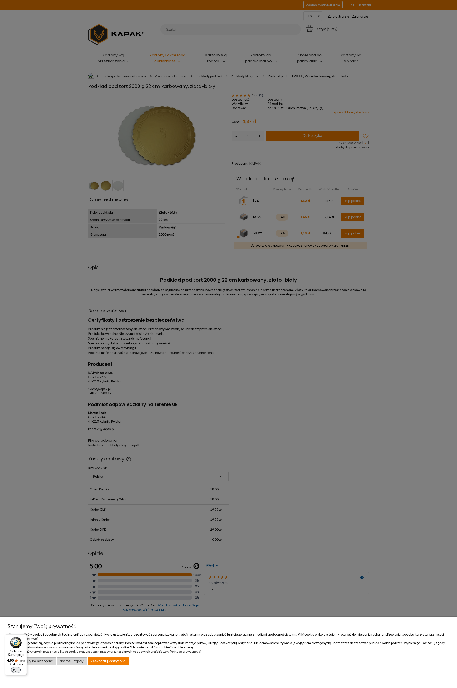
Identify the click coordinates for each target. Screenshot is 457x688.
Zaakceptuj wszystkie (108, 661)
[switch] (16, 670)
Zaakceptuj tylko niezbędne (32, 661)
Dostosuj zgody (72, 661)
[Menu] (24, 637)
